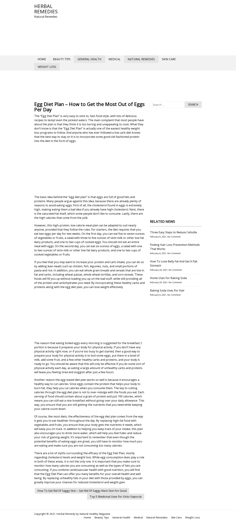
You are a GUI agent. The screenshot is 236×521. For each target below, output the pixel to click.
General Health (89, 59)
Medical (114, 59)
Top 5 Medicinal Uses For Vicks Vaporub (116, 496)
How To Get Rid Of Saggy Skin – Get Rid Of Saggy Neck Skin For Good (82, 491)
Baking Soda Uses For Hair (167, 290)
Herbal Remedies (46, 9)
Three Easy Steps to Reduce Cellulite (173, 232)
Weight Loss (47, 67)
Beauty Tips (61, 59)
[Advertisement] (138, 27)
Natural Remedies (141, 59)
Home (42, 59)
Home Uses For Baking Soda (168, 278)
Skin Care (169, 59)
